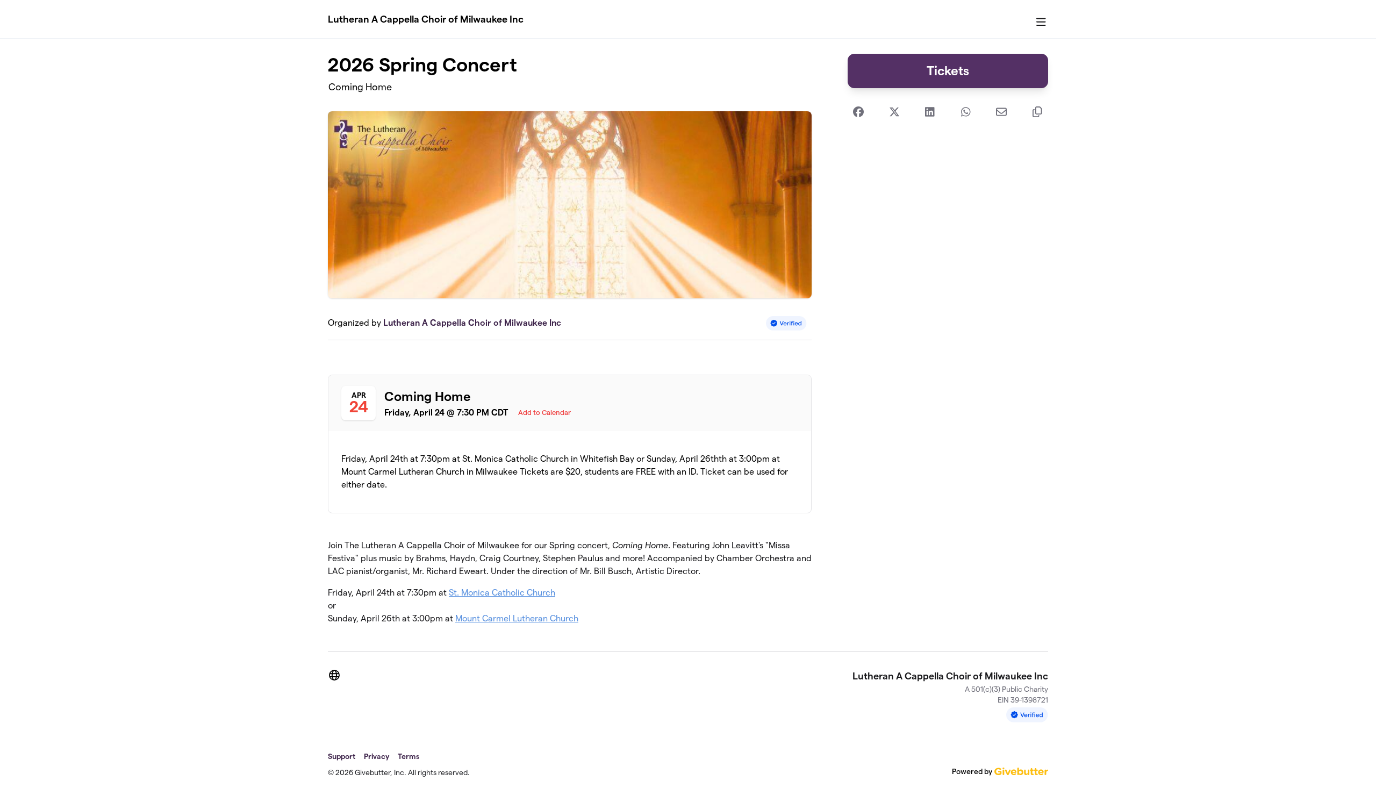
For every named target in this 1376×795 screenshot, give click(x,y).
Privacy (376, 756)
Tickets (948, 70)
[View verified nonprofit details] (786, 323)
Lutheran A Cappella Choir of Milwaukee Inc (426, 19)
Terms (408, 756)
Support (341, 756)
